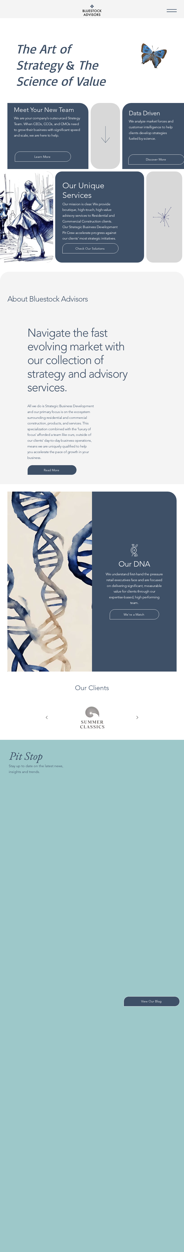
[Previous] (46, 717)
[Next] (137, 717)
